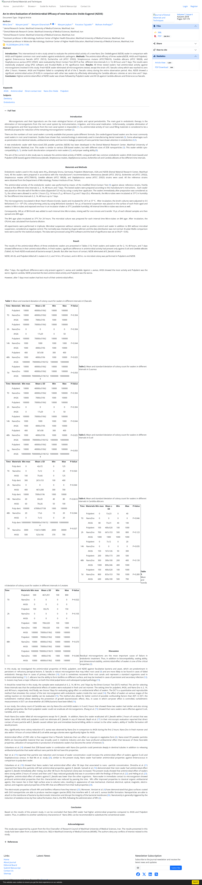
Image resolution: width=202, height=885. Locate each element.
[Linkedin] (150, 875)
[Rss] (156, 875)
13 (98, 680)
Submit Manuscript (68, 6)
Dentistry (8, 98)
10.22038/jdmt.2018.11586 (17, 44)
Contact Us (85, 6)
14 (104, 693)
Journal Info (18, 6)
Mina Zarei (7, 24)
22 (127, 773)
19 (16, 755)
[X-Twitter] (144, 875)
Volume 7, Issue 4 (185, 14)
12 (145, 677)
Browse (31, 6)
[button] (63, 882)
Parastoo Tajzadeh (83, 24)
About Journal (10, 862)
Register (194, 6)
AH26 (6, 91)
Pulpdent (64, 91)
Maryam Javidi (22, 24)
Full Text (11, 110)
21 (146, 765)
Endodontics (9, 102)
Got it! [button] (195, 882)
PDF (163, 36)
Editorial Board (10, 865)
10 (58, 674)
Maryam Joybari (65, 24)
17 (99, 719)
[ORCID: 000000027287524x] (53, 24)
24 (91, 785)
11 (25, 677)
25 (79, 789)
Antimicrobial (17, 91)
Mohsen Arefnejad (103, 24)
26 (109, 795)
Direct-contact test (33, 91)
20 (50, 757)
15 (57, 696)
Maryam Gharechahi (41, 24)
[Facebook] (138, 875)
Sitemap (7, 873)
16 (74, 701)
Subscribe (175, 868)
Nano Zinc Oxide (51, 91)
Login (185, 6)
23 (145, 773)
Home (6, 6)
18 (22, 747)
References (12, 842)
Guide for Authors (48, 6)
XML (159, 32)
